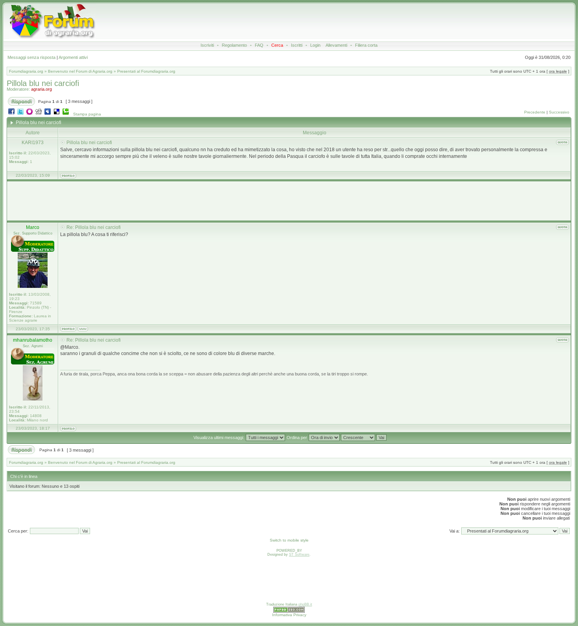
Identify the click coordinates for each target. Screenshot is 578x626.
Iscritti (296, 45)
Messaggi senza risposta (31, 57)
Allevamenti (336, 45)
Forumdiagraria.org (26, 71)
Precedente (534, 112)
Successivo (559, 112)
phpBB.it (305, 604)
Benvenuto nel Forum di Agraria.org (80, 71)
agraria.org (41, 89)
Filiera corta (366, 45)
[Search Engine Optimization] (289, 611)
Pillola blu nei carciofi (43, 83)
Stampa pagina (87, 114)
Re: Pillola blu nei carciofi (93, 227)
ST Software (299, 554)
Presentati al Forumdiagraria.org (146, 71)
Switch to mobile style (289, 540)
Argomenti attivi (73, 57)
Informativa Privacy (289, 615)
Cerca (277, 45)
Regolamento (234, 45)
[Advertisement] (292, 21)
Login (315, 45)
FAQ (259, 45)
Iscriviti (207, 45)
